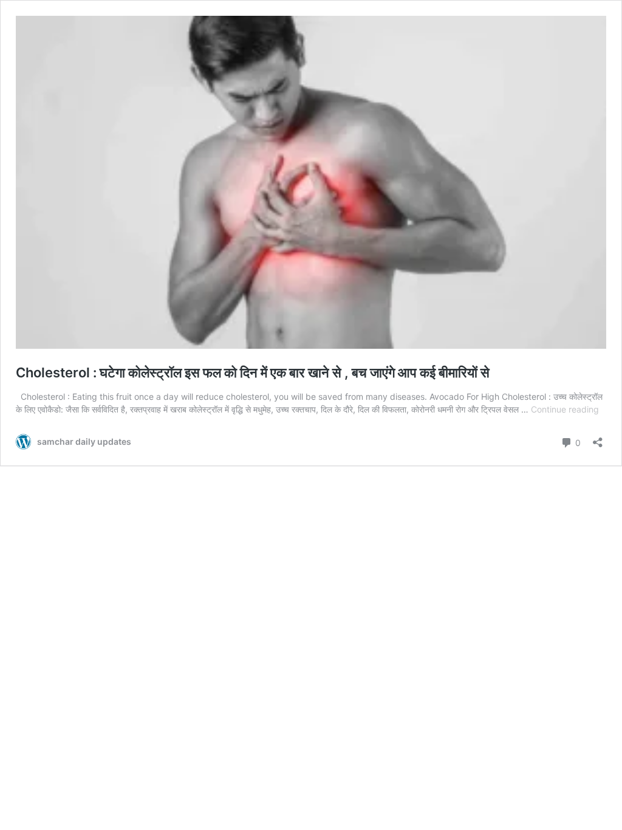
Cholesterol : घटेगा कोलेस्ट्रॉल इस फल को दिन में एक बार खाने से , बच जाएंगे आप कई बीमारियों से (253, 372)
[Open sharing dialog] (597, 438)
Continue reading (565, 409)
